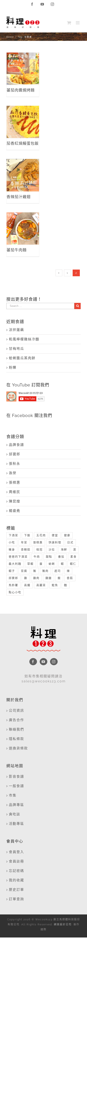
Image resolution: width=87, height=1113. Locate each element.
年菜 (24, 542)
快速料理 (55, 542)
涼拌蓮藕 (16, 330)
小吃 (12, 542)
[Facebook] (33, 661)
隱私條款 (16, 739)
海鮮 (64, 549)
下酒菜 (13, 535)
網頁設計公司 (63, 924)
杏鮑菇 (25, 549)
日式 (70, 542)
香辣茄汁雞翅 (23, 167)
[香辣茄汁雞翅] (23, 175)
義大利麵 (15, 563)
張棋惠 (14, 482)
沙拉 (52, 549)
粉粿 (12, 367)
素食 (73, 556)
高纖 (27, 585)
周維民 (14, 492)
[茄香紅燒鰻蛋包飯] (23, 122)
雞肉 (36, 578)
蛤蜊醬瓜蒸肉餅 (22, 358)
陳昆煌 (14, 501)
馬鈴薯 (13, 585)
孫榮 (12, 473)
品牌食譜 (16, 445)
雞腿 (48, 578)
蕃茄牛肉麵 (23, 224)
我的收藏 (16, 880)
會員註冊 (16, 861)
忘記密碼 (16, 871)
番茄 (61, 556)
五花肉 (41, 535)
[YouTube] (43, 661)
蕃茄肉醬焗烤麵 (23, 61)
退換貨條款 (18, 748)
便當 (55, 535)
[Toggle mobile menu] (78, 23)
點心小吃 (15, 592)
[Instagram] (54, 661)
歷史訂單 (16, 890)
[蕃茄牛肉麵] (23, 228)
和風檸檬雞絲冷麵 (24, 339)
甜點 (49, 556)
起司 (57, 570)
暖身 (12, 549)
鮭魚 (55, 585)
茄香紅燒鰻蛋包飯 (23, 114)
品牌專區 (16, 805)
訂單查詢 (16, 899)
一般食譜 (16, 786)
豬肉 (45, 570)
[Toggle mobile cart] (69, 23)
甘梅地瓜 (16, 349)
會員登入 (16, 852)
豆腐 (24, 570)
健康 (67, 535)
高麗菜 (41, 585)
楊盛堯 (14, 511)
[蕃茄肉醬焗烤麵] (23, 69)
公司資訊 (16, 711)
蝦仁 (73, 563)
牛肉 (37, 556)
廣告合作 (16, 720)
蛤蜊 (52, 563)
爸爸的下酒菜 (18, 556)
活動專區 (16, 824)
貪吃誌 (14, 814)
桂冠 (39, 549)
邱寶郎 (14, 454)
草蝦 (30, 563)
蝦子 (12, 570)
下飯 (27, 535)
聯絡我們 (16, 729)
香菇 (70, 578)
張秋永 (14, 464)
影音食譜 (16, 777)
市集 (12, 795)
